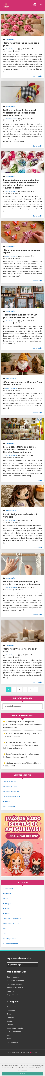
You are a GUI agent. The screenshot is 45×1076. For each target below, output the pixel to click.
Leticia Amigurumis (11, 49)
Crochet (6, 913)
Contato (6, 801)
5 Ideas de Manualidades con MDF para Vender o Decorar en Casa (20, 316)
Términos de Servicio (11, 796)
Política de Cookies (11, 791)
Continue (36, 76)
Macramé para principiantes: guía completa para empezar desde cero (21, 583)
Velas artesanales (10, 944)
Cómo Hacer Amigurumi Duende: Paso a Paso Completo (22, 383)
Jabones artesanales (12, 918)
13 (30, 689)
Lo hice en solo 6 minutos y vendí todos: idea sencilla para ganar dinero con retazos (19, 113)
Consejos (7, 903)
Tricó (5, 934)
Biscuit (6, 898)
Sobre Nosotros (9, 781)
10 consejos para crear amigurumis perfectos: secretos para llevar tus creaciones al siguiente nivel (22, 725)
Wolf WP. (34, 1052)
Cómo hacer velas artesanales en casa (20, 650)
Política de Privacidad (12, 786)
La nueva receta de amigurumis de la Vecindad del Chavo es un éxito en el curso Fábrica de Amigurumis (20, 745)
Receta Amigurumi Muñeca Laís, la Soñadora (20, 515)
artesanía (10, 39)
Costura (6, 908)
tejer (5, 928)
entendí (22, 1074)
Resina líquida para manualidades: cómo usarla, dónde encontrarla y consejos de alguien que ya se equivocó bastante (21, 184)
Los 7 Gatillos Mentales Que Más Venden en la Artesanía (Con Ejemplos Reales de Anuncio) (19, 449)
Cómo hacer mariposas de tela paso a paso (21, 251)
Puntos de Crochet (11, 923)
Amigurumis (11, 379)
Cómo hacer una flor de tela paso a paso (21, 44)
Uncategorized (9, 939)
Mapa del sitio (9, 806)
